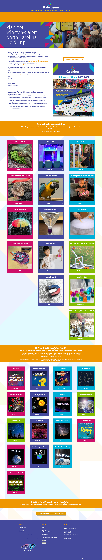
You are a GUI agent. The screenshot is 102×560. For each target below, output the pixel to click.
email (14, 74)
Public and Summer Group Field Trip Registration (37, 61)
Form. (47, 61)
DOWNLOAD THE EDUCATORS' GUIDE (74, 59)
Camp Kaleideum (47, 10)
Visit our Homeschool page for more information (50, 513)
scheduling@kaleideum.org (24, 64)
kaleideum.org (21, 531)
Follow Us (43, 540)
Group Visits (38, 10)
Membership (54, 10)
